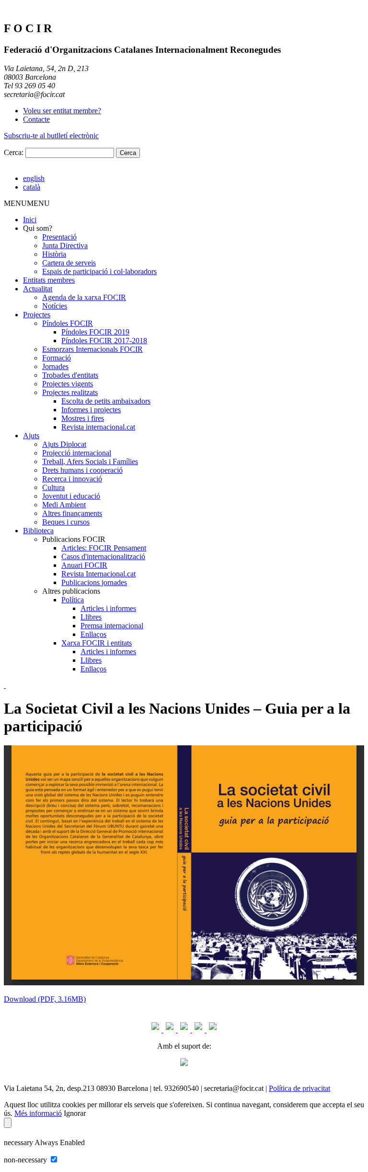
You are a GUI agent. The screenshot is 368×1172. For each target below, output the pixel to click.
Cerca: (13, 152)
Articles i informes (108, 608)
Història (54, 254)
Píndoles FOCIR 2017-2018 (104, 340)
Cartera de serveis (69, 263)
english (34, 178)
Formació (56, 358)
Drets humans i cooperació (82, 470)
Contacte (36, 119)
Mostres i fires (82, 418)
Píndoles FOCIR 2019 (95, 332)
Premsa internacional (111, 626)
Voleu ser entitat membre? (62, 111)
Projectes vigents (67, 384)
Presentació (59, 237)
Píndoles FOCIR (67, 323)
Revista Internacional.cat (98, 574)
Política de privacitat (299, 1088)
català (31, 187)
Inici (29, 219)
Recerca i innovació (72, 479)
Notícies (54, 306)
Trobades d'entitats (70, 375)
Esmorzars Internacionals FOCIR (92, 349)
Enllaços (93, 634)
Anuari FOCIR (84, 565)
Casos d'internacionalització (103, 556)
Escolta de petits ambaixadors (105, 401)
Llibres (91, 617)
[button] (27, 203)
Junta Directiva (65, 245)
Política (72, 600)
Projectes (36, 315)
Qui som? (37, 228)
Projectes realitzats (70, 392)
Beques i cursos (66, 522)
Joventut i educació (71, 496)
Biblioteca (38, 530)
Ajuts (31, 435)
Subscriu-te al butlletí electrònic (51, 136)
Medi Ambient (64, 505)
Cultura (53, 487)
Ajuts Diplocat (64, 444)
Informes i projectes (91, 410)
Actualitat (37, 289)
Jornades (55, 366)
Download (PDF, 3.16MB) (45, 999)
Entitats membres (49, 280)
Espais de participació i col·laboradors (99, 271)
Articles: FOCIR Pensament (103, 548)
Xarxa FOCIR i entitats (96, 643)
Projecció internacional (76, 453)
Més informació (38, 1113)
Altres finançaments (72, 513)
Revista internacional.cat (98, 427)
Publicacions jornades (94, 582)
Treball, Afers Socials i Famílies (90, 461)
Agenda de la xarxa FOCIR (84, 297)
